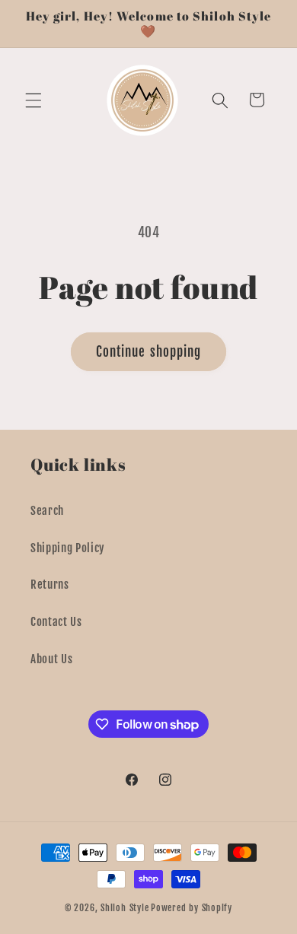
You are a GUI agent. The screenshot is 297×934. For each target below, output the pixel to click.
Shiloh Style (124, 907)
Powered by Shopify (191, 907)
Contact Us (56, 621)
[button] (33, 99)
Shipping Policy (67, 547)
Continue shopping (149, 352)
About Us (51, 658)
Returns (49, 584)
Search (47, 510)
